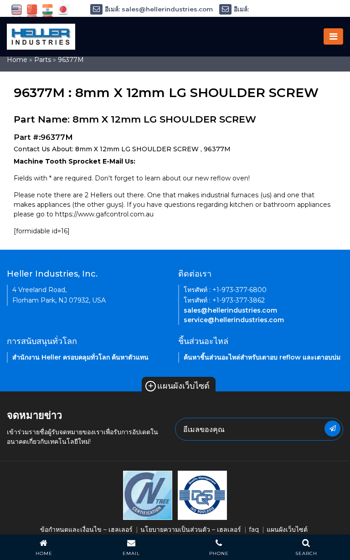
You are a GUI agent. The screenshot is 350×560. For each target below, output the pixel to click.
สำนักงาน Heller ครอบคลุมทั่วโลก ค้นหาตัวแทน (80, 357)
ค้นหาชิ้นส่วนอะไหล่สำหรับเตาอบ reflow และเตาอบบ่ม (262, 357)
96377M (71, 60)
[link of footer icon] (147, 495)
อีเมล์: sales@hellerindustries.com (159, 9)
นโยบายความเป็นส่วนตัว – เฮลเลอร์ (190, 529)
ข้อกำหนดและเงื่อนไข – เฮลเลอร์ (86, 529)
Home (17, 60)
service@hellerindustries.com (234, 320)
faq (254, 529)
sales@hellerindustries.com (230, 310)
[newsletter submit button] (332, 429)
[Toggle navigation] (333, 36)
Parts (42, 60)
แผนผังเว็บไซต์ (179, 386)
